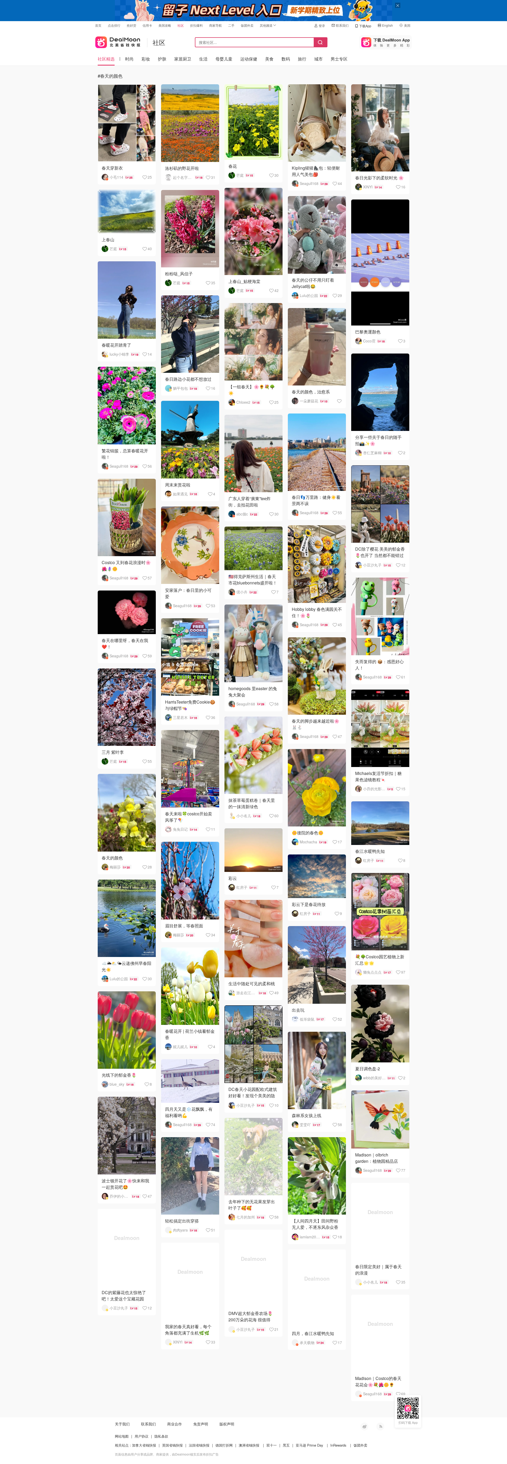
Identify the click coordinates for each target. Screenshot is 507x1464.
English (387, 25)
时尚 (129, 59)
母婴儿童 (223, 59)
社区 (180, 25)
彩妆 (146, 59)
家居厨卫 (182, 59)
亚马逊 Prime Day (309, 1445)
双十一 (271, 1445)
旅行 (302, 59)
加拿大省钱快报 (144, 1445)
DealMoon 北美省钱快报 (117, 41)
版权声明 (226, 1423)
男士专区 (339, 59)
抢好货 (131, 25)
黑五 (286, 1445)
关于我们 (122, 1423)
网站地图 (122, 1436)
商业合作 (174, 1423)
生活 (203, 59)
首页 (98, 25)
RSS (380, 1426)
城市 (318, 59)
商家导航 (215, 25)
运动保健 (248, 59)
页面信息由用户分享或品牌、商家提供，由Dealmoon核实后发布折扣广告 (167, 1454)
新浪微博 (364, 1426)
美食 (269, 59)
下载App (365, 26)
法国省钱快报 (199, 1445)
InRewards (338, 1445)
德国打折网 (224, 1445)
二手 (231, 25)
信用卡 (147, 25)
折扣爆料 (196, 25)
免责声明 (200, 1423)
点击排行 (114, 25)
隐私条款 (161, 1436)
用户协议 (141, 1436)
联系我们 (342, 25)
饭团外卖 (247, 25)
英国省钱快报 (172, 1445)
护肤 (162, 59)
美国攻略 (164, 25)
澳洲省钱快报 (249, 1445)
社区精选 (106, 59)
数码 (285, 59)
